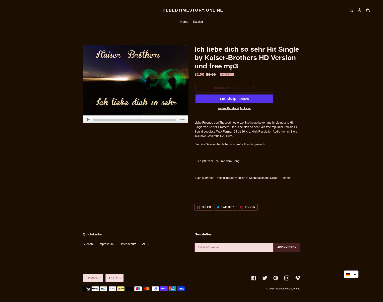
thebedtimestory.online (191, 10)
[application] (135, 119)
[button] (351, 274)
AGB (145, 244)
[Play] (88, 120)
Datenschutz (128, 244)
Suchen (88, 244)
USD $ (113, 278)
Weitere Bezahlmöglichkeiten (234, 108)
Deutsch (92, 278)
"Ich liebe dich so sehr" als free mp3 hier (257, 127)
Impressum (106, 244)
